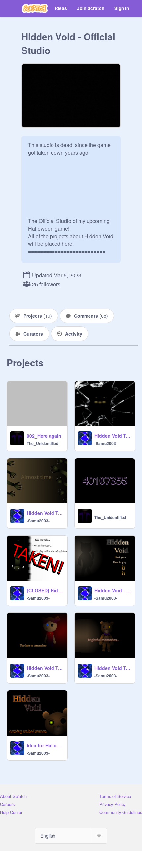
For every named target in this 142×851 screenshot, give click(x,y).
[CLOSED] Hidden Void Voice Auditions (45, 590)
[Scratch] (34, 8)
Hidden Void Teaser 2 (45, 668)
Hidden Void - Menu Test (112, 590)
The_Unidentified (42, 443)
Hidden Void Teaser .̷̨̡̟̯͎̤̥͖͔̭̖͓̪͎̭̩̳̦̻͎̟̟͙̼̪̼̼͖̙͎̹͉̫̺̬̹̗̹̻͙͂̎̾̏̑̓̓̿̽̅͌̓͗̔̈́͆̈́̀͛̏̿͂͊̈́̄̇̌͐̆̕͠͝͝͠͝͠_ (112, 435)
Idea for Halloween (45, 745)
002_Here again (44, 435)
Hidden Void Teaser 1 (112, 668)
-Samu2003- (105, 443)
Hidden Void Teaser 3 (45, 513)
